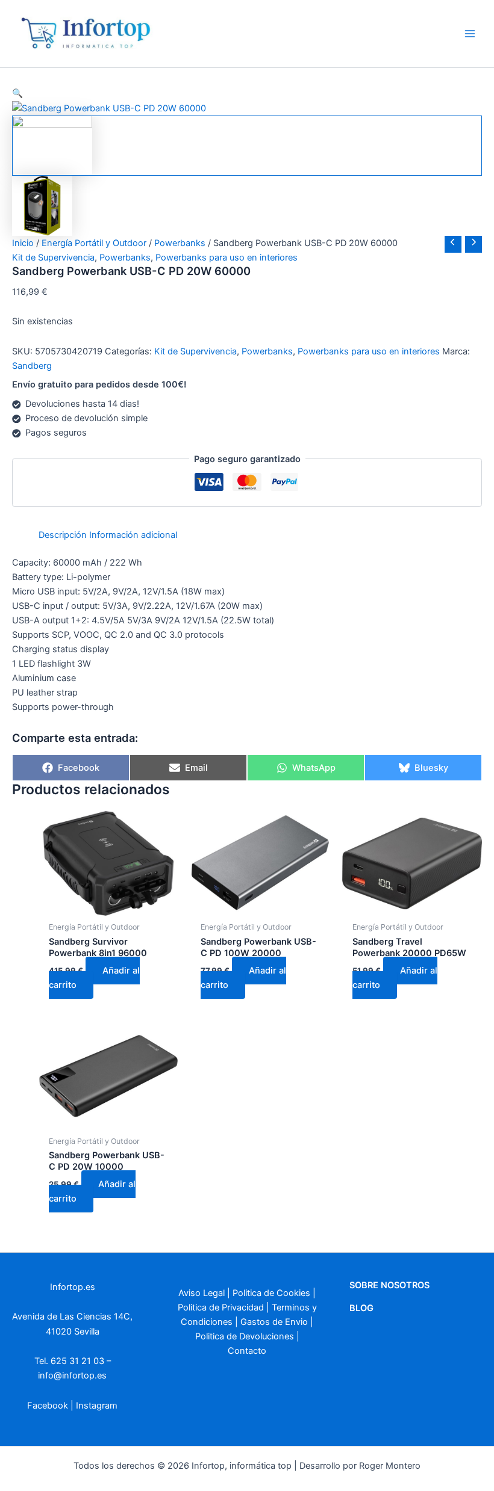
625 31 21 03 (77, 1361)
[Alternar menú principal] (470, 34)
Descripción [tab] (63, 534)
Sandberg (32, 365)
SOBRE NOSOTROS (389, 1285)
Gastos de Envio (274, 1322)
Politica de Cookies (271, 1293)
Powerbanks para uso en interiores (226, 257)
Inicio (23, 243)
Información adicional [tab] (133, 534)
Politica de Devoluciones (244, 1336)
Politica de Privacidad (221, 1307)
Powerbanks (179, 243)
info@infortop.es (72, 1375)
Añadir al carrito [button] (94, 977)
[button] (247, 93)
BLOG (361, 1308)
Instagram (96, 1405)
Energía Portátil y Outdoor (94, 243)
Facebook (47, 1405)
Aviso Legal (201, 1293)
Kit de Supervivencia (53, 257)
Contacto (247, 1350)
